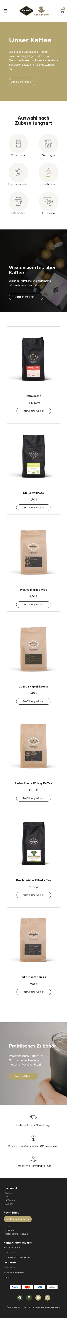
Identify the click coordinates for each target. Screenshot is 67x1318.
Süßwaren (10, 1200)
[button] (5, 11)
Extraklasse (33, 396)
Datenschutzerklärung (16, 1234)
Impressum (10, 1230)
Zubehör (9, 1204)
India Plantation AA (33, 977)
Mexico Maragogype (33, 589)
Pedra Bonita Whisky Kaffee (33, 783)
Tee (7, 1196)
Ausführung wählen (33, 410)
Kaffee (8, 1193)
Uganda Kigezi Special (33, 686)
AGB (7, 1226)
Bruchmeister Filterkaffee (33, 880)
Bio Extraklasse (33, 493)
